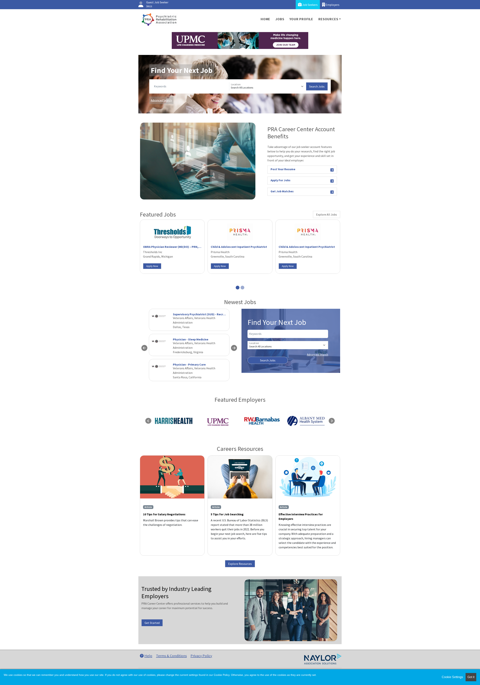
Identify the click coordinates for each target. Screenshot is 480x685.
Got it (470, 677)
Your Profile (301, 19)
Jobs (279, 19)
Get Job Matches (282, 191)
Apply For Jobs (280, 180)
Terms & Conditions (171, 655)
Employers (332, 5)
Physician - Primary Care (189, 364)
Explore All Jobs (326, 214)
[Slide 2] (242, 287)
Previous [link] (148, 421)
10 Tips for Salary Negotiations (164, 514)
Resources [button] (328, 19)
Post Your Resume (283, 169)
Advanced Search (161, 100)
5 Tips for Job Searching (227, 514)
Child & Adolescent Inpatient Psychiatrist (239, 247)
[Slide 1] (237, 287)
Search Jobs (317, 86)
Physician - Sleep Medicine (190, 339)
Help (148, 655)
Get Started (152, 623)
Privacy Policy (201, 655)
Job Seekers (310, 5)
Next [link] (332, 421)
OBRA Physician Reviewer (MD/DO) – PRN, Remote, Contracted (185, 247)
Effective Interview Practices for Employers (301, 516)
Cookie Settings (452, 677)
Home (265, 19)
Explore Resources (240, 564)
